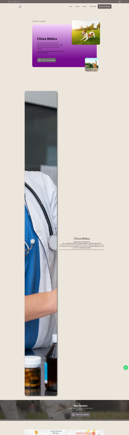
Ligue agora (18, 1)
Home (70, 6)
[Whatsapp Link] (125, 367)
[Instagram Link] (119, 1)
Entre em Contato (105, 6)
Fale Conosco (93, 6)
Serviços (77, 6)
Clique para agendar (48, 60)
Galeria (84, 6)
